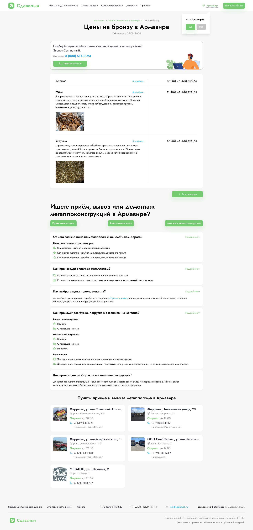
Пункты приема (90, 5)
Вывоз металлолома (112, 5)
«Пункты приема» (118, 298)
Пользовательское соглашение (25, 506)
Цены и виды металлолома (63, 5)
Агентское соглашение (59, 506)
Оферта (81, 506)
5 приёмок (138, 81)
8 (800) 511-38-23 (78, 56)
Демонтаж (131, 5)
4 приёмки (138, 92)
